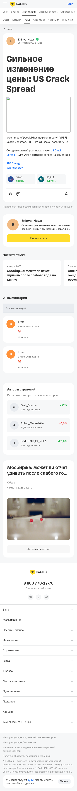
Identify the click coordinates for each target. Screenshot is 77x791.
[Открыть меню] (5, 4)
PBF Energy (13, 163)
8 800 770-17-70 (39, 583)
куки (31, 780)
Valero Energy (14, 167)
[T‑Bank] (18, 4)
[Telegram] (46, 597)
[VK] (30, 597)
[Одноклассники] (38, 597)
